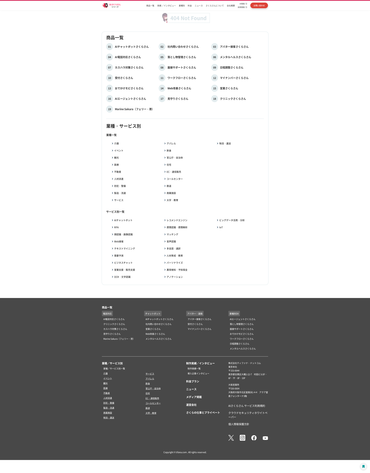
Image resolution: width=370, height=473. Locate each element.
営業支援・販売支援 (124, 269)
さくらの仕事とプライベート (203, 412)
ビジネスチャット (123, 262)
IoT (221, 227)
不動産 (117, 171)
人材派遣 (118, 179)
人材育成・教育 (175, 255)
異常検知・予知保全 (177, 269)
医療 (116, 164)
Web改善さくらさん (155, 333)
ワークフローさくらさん (242, 338)
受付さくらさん (195, 323)
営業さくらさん (153, 328)
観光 (116, 157)
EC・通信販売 (174, 171)
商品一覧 (150, 5)
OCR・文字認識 (122, 276)
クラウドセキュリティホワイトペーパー (247, 415)
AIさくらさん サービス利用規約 (246, 406)
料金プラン (192, 381)
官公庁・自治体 (175, 157)
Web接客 (119, 241)
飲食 (169, 150)
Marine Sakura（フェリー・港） (119, 338)
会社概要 (231, 5)
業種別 (182, 5)
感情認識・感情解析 (177, 227)
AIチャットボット (123, 220)
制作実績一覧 (194, 368)
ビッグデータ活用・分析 (232, 220)
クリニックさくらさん (114, 323)
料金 (190, 5)
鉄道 (169, 186)
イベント (118, 150)
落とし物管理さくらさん (242, 323)
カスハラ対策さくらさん (115, 328)
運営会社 (191, 404)
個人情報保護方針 (238, 424)
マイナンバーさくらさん (199, 328)
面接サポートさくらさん (242, 328)
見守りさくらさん (112, 333)
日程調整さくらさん (239, 343)
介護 (116, 143)
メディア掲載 (194, 397)
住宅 (169, 164)
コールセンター (175, 179)
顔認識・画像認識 (123, 234)
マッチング (172, 234)
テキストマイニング (124, 248)
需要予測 (118, 255)
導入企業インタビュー (198, 373)
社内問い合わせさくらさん (159, 323)
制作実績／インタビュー (200, 363)
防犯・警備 (120, 186)
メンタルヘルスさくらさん (159, 338)
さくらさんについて (215, 5)
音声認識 (171, 241)
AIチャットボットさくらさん (159, 319)
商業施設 (171, 193)
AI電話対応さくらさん (114, 319)
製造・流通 (120, 193)
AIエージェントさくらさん (243, 319)
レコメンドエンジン (177, 220)
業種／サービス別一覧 (114, 368)
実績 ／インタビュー (166, 5)
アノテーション (175, 276)
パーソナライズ (175, 262)
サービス (118, 200)
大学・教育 (172, 200)
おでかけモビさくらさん (242, 333)
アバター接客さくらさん (199, 319)
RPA (116, 227)
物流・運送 (225, 143)
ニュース (199, 5)
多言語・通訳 (174, 248)
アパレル (171, 143)
